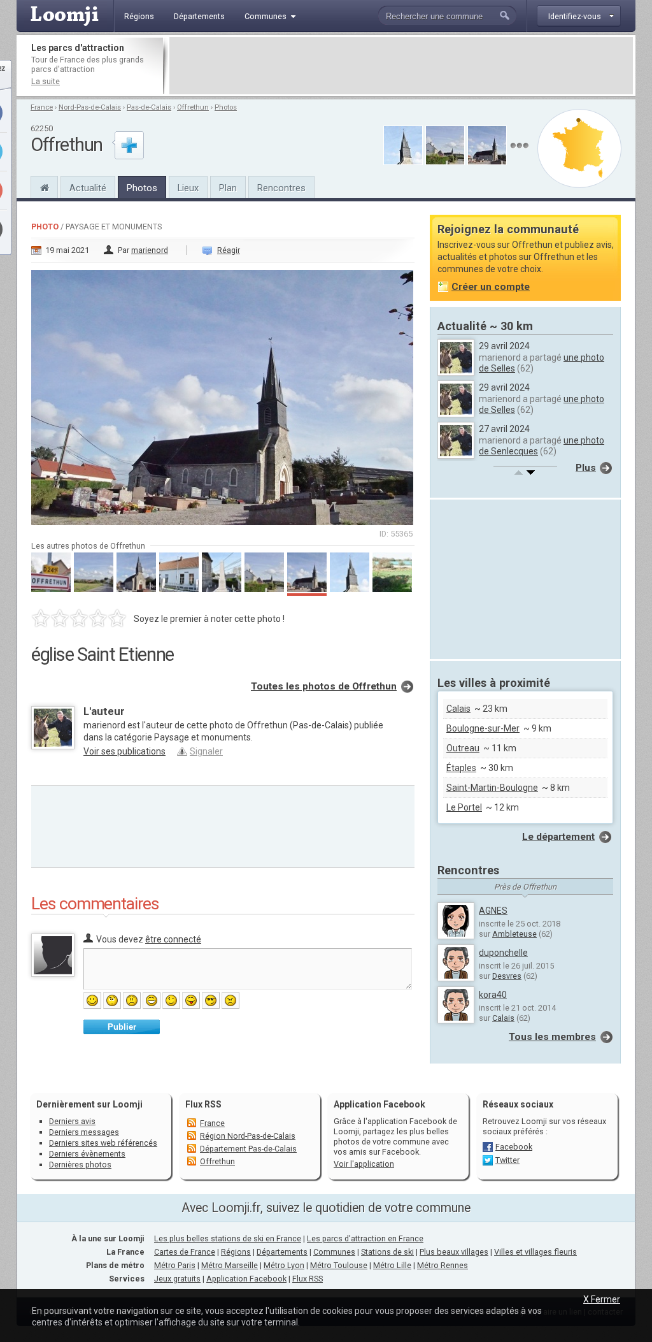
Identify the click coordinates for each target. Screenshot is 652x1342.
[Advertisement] (401, 65)
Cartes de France (184, 1252)
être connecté (173, 939)
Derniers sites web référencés (103, 1143)
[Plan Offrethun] (579, 148)
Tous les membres (552, 1037)
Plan (228, 188)
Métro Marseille (229, 1265)
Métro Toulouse (338, 1265)
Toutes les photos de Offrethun (324, 686)
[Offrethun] (44, 186)
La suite (45, 81)
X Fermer (601, 1299)
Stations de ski (387, 1252)
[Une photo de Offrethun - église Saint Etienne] (223, 394)
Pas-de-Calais (149, 107)
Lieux (188, 188)
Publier (122, 1027)
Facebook (513, 1146)
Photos (226, 107)
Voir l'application (364, 1164)
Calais (458, 708)
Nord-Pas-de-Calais (90, 107)
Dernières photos (80, 1164)
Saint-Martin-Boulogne (492, 788)
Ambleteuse (514, 934)
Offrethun (193, 107)
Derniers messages (84, 1132)
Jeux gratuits (177, 1278)
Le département (558, 836)
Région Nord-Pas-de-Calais (247, 1136)
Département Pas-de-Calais (248, 1148)
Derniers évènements (87, 1153)
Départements (282, 1252)
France (42, 107)
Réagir (228, 250)
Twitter (507, 1160)
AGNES (493, 910)
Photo (45, 226)
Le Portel (464, 807)
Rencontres (281, 188)
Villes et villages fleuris (535, 1252)
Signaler (206, 751)
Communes (334, 1252)
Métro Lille (392, 1265)
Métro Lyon (284, 1265)
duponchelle (503, 953)
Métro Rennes (442, 1265)
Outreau (462, 748)
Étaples (461, 768)
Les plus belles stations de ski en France (227, 1238)
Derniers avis (72, 1121)
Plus (586, 467)
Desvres (506, 976)
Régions (236, 1252)
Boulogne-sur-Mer (483, 728)
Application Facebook (246, 1278)
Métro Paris (174, 1265)
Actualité (87, 188)
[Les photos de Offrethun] (519, 145)
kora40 (493, 995)
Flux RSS (203, 1104)
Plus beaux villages (454, 1252)
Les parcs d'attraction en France (365, 1238)
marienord (149, 250)
